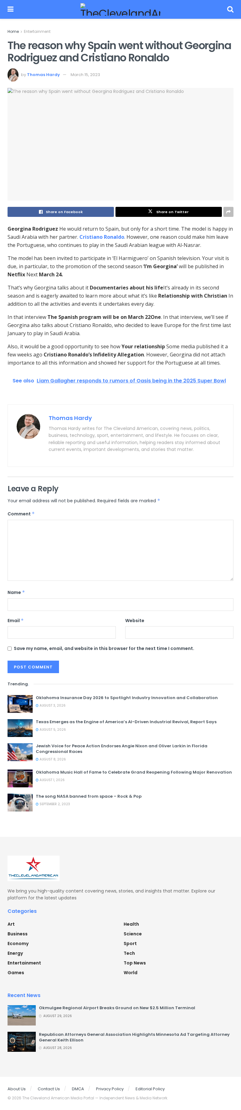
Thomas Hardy (43, 75)
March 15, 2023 (85, 75)
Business (18, 934)
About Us (17, 1089)
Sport (130, 943)
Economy (18, 943)
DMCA (78, 1089)
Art (11, 924)
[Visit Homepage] (120, 9)
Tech (129, 953)
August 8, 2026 (52, 759)
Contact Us (49, 1089)
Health (131, 924)
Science (133, 934)
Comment (21, 514)
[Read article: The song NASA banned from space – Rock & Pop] (20, 802)
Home (13, 31)
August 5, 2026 (52, 729)
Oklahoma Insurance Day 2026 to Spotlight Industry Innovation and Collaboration (127, 698)
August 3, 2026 (52, 705)
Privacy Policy (110, 1089)
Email (16, 620)
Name (16, 592)
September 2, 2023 (54, 804)
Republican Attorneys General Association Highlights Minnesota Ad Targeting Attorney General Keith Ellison (134, 1037)
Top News (135, 963)
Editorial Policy (150, 1089)
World (130, 972)
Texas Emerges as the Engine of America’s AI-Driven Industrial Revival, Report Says (126, 722)
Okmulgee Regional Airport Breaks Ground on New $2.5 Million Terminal (117, 1008)
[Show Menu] (10, 9)
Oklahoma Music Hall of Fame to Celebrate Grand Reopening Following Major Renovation (134, 772)
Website (134, 620)
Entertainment (37, 31)
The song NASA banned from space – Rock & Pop (89, 796)
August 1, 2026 (52, 780)
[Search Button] (230, 9)
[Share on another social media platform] (228, 212)
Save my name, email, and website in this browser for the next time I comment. (104, 648)
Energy (15, 953)
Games (16, 972)
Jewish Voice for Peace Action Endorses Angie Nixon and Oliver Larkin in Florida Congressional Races (121, 748)
